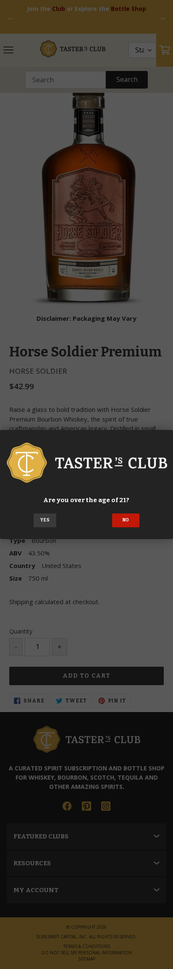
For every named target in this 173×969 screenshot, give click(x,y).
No (126, 520)
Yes (45, 520)
